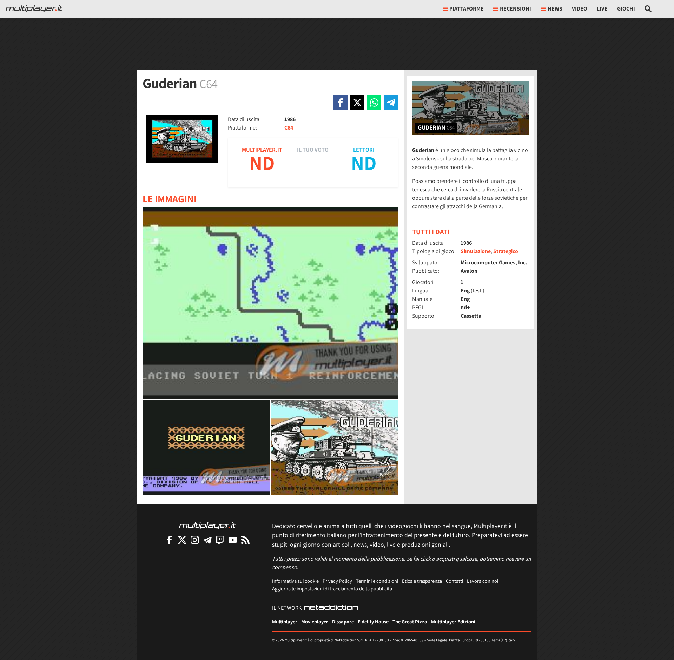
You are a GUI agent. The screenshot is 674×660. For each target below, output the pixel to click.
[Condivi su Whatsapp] (374, 102)
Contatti (454, 581)
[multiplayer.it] (207, 525)
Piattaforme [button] (466, 8)
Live (602, 8)
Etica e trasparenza (422, 581)
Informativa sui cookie (295, 581)
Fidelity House (373, 621)
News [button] (555, 8)
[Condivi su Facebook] (340, 102)
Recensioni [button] (515, 8)
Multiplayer (284, 621)
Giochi (626, 8)
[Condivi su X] (357, 102)
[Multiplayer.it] (34, 8)
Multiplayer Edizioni (453, 621)
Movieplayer (314, 621)
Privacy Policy (337, 581)
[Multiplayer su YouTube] (233, 539)
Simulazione (476, 251)
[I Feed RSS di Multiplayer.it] (245, 539)
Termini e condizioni (377, 581)
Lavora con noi (482, 581)
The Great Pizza (409, 621)
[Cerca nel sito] (648, 9)
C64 (288, 127)
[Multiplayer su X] (182, 539)
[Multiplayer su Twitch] (220, 539)
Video (579, 8)
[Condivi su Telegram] (391, 102)
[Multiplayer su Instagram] (195, 539)
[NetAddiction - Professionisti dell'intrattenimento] (331, 608)
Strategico (505, 251)
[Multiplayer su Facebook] (169, 539)
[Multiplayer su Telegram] (207, 539)
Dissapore (343, 621)
